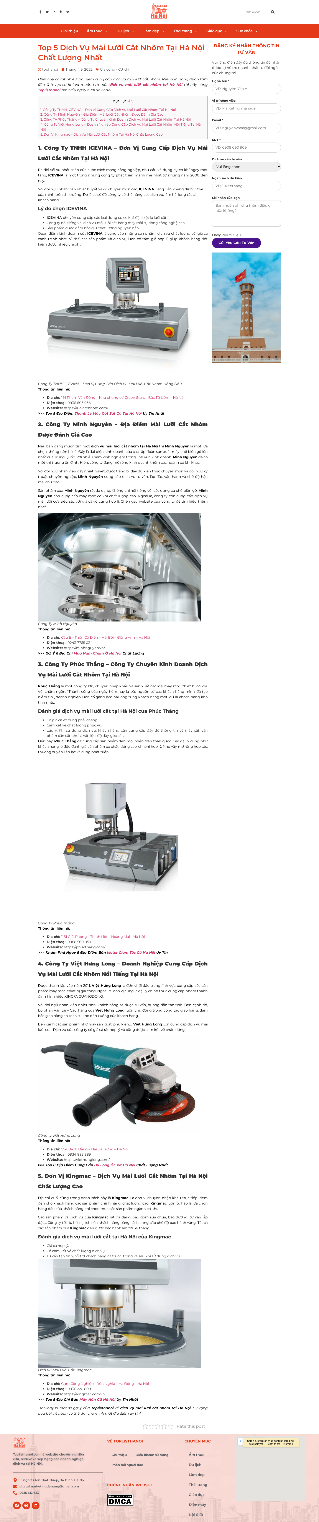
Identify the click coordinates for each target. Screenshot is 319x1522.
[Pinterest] (26, 1505)
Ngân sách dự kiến (227, 178)
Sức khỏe (244, 31)
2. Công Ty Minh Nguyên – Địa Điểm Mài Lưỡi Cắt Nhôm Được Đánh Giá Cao (101, 114)
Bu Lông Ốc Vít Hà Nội (114, 1165)
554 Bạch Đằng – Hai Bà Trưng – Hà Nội (94, 1149)
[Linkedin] (35, 1505)
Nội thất (196, 1515)
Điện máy (197, 1505)
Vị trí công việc (223, 100)
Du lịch (123, 31)
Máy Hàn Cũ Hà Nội (97, 1399)
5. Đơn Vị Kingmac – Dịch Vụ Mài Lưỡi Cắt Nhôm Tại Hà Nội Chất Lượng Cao (101, 134)
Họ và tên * (220, 81)
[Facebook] (17, 1505)
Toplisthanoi (49, 90)
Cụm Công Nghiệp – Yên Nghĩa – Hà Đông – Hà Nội (105, 1384)
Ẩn (130, 101)
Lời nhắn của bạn (226, 197)
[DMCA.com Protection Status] (143, 1500)
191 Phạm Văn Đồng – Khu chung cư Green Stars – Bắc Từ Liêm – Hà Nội (122, 397)
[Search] (275, 12)
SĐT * (216, 139)
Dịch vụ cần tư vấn (227, 159)
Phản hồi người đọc (127, 1465)
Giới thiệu (69, 31)
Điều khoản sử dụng (152, 1455)
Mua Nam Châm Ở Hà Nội (98, 653)
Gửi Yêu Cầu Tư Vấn (237, 243)
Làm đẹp (151, 31)
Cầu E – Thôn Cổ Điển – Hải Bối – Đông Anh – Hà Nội (105, 637)
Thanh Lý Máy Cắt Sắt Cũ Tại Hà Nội (108, 413)
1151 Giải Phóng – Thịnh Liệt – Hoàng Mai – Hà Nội (103, 937)
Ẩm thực (94, 31)
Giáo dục (214, 31)
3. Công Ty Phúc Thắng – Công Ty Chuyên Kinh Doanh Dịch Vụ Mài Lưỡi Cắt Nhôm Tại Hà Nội (115, 119)
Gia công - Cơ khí (114, 69)
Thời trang (183, 31)
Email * (217, 120)
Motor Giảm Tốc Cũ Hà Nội (131, 952)
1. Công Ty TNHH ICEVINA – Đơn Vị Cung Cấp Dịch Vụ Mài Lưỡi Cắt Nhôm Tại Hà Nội (108, 110)
